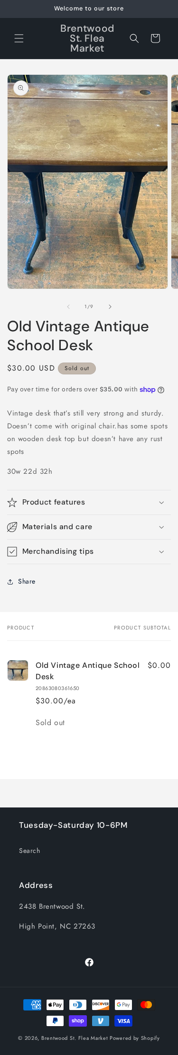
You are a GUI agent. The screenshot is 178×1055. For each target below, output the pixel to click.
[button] (19, 38)
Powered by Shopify (135, 1038)
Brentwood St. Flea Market (74, 1038)
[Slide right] (110, 306)
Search (29, 850)
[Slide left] (68, 306)
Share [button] (27, 581)
